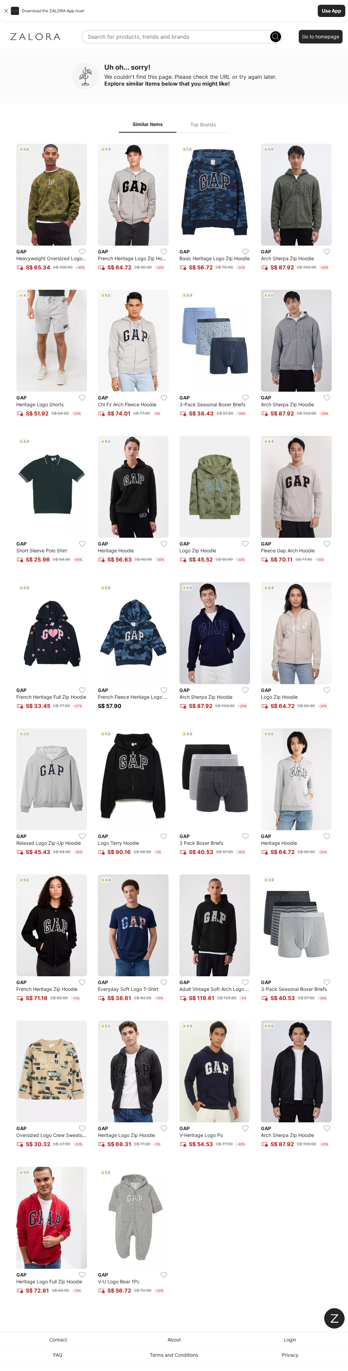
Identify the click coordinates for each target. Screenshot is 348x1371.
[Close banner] (6, 10)
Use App (331, 11)
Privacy (290, 1355)
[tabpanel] (174, 723)
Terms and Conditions (174, 1355)
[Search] (275, 36)
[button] (174, 11)
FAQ (58, 1355)
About (174, 1339)
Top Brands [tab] (203, 124)
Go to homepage (320, 36)
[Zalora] (35, 36)
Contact (58, 1339)
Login (290, 1339)
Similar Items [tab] (148, 124)
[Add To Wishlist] (82, 251)
